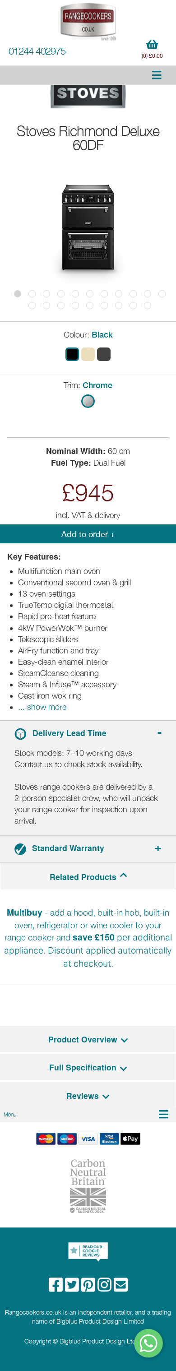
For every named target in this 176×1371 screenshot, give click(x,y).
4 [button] (61, 294)
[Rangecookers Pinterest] (89, 1287)
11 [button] (162, 294)
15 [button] (75, 305)
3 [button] (46, 294)
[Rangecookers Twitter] (73, 1287)
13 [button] (46, 305)
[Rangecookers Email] (121, 1287)
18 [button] (119, 305)
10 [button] (147, 294)
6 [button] (90, 294)
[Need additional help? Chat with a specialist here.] (149, 1343)
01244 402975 (37, 51)
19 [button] (133, 305)
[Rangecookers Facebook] (57, 1287)
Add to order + (88, 534)
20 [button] (147, 305)
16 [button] (90, 305)
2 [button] (32, 294)
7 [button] (104, 294)
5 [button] (75, 294)
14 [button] (61, 305)
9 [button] (133, 294)
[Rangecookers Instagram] (105, 1287)
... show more (42, 707)
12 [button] (32, 305)
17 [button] (104, 305)
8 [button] (119, 294)
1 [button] (17, 294)
